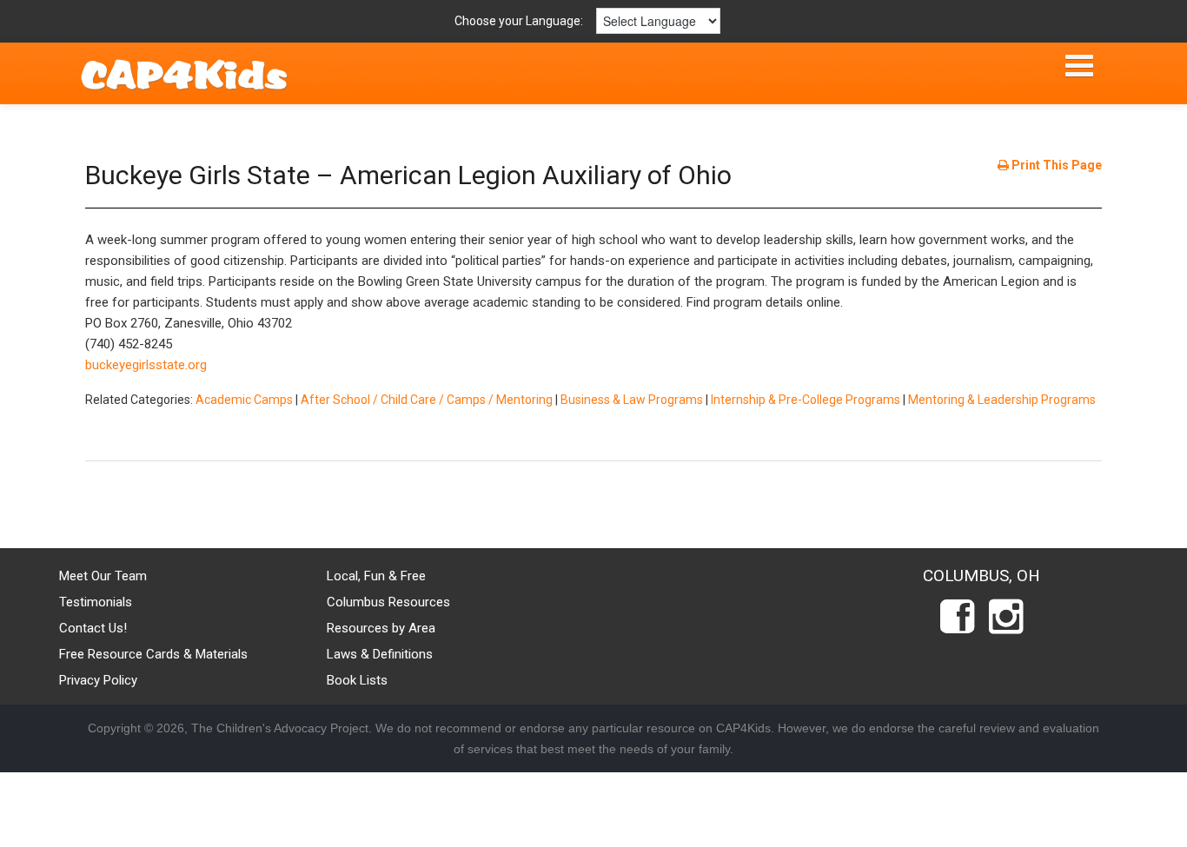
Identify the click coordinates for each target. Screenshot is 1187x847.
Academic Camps (244, 400)
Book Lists (357, 680)
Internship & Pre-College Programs (805, 400)
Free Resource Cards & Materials (153, 654)
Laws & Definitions (380, 654)
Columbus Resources (388, 602)
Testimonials (95, 602)
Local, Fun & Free (376, 576)
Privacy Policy (98, 680)
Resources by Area (381, 628)
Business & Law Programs (631, 400)
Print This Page (1055, 165)
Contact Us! (93, 628)
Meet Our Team (103, 576)
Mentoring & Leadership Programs (1002, 400)
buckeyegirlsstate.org (146, 365)
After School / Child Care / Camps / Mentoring (427, 400)
